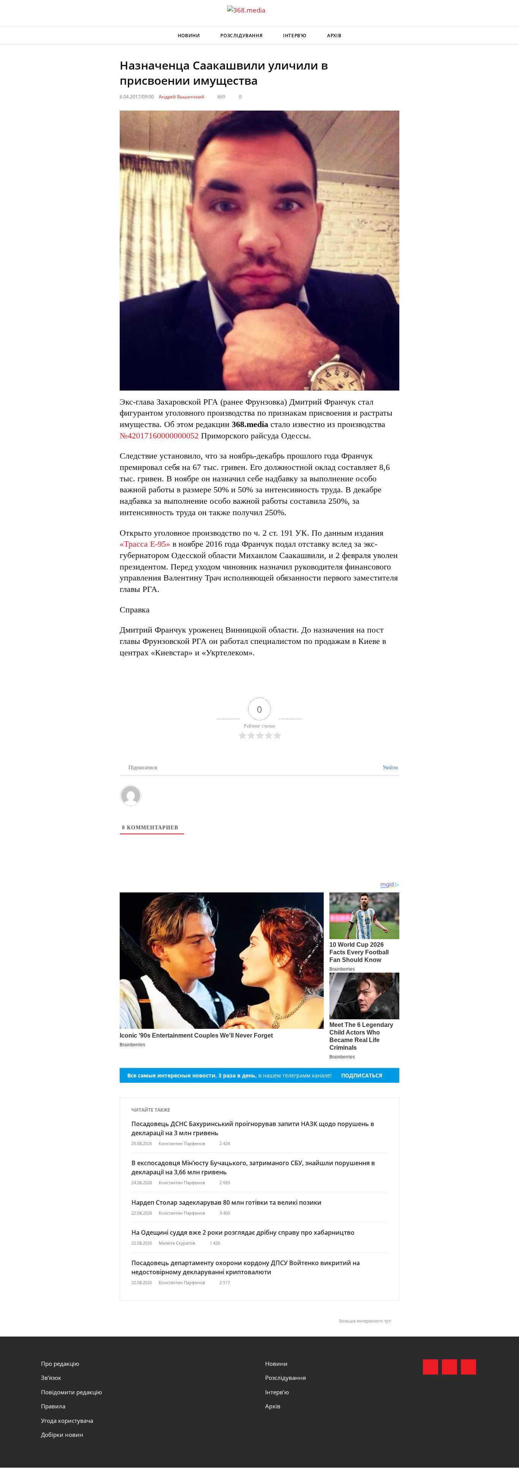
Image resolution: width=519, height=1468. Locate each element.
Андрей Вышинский (181, 96)
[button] (471, 36)
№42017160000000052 (159, 435)
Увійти (389, 767)
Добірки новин (62, 1434)
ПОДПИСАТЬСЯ (361, 1075)
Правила (53, 1406)
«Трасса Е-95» (145, 544)
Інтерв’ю (295, 35)
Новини (189, 35)
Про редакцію (60, 1363)
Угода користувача (67, 1420)
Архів (334, 35)
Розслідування (241, 35)
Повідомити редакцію (71, 1392)
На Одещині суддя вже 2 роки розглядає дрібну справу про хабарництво (242, 1232)
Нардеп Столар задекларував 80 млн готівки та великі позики (226, 1202)
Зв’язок (51, 1377)
